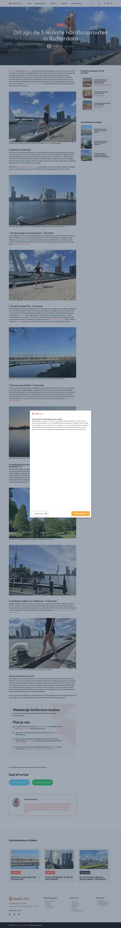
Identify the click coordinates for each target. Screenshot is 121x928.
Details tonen (39, 514)
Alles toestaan (79, 514)
